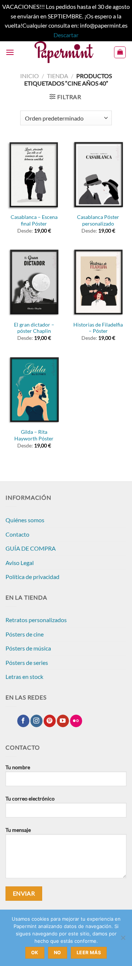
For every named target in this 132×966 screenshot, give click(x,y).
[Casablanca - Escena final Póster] (34, 174)
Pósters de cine (25, 634)
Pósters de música (28, 648)
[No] (122, 940)
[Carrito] (120, 52)
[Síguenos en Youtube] (63, 721)
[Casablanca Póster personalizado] (98, 174)
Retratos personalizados (36, 619)
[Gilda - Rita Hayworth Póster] (34, 390)
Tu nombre (18, 767)
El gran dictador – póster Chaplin (34, 328)
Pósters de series (27, 662)
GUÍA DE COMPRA (31, 548)
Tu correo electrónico (30, 798)
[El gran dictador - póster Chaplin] (34, 282)
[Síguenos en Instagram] (36, 721)
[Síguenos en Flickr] (76, 721)
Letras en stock (24, 676)
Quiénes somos (25, 519)
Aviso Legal (20, 562)
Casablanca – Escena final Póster (34, 220)
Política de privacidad (32, 576)
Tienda (57, 75)
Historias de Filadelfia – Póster (98, 328)
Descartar (66, 34)
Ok (34, 952)
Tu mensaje (18, 830)
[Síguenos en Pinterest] (50, 721)
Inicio (29, 75)
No (57, 952)
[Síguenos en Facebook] (23, 721)
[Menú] (10, 52)
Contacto (17, 534)
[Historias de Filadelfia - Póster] (98, 282)
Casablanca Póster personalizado (98, 220)
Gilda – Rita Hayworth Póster (34, 435)
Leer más (89, 952)
